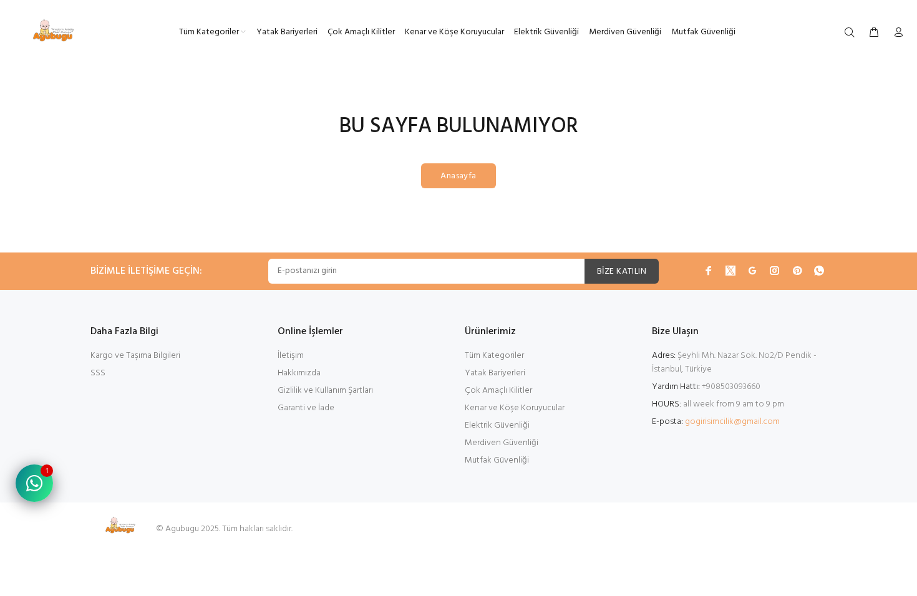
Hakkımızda (299, 373)
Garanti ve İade (306, 408)
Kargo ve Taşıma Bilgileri (135, 355)
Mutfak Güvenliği (497, 460)
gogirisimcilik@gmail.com (732, 422)
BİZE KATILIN (621, 271)
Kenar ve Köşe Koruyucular (515, 408)
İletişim (291, 355)
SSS (97, 373)
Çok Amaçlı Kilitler (498, 390)
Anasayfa (458, 176)
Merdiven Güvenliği (501, 443)
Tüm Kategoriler (494, 355)
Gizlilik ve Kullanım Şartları (325, 390)
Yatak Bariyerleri (495, 373)
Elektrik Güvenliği (497, 425)
